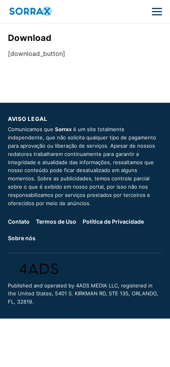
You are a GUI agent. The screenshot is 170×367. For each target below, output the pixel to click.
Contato (19, 221)
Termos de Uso (56, 221)
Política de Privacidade (113, 221)
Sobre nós (22, 238)
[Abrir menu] (157, 11)
